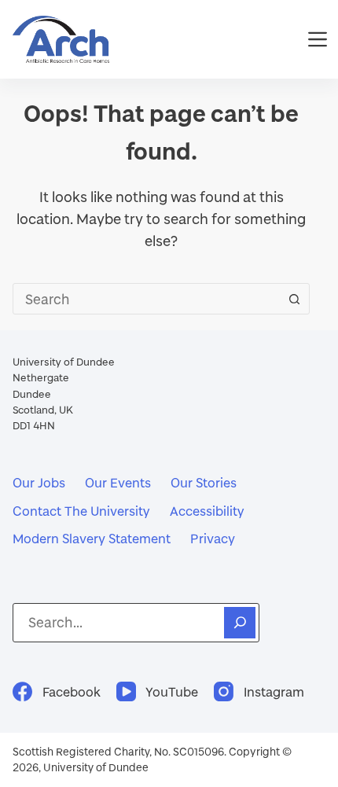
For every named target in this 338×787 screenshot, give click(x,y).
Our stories (204, 482)
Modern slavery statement (92, 538)
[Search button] (294, 299)
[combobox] (146, 298)
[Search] (239, 622)
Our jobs (39, 482)
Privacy (212, 538)
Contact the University (81, 510)
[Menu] (317, 39)
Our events (118, 482)
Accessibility (207, 510)
